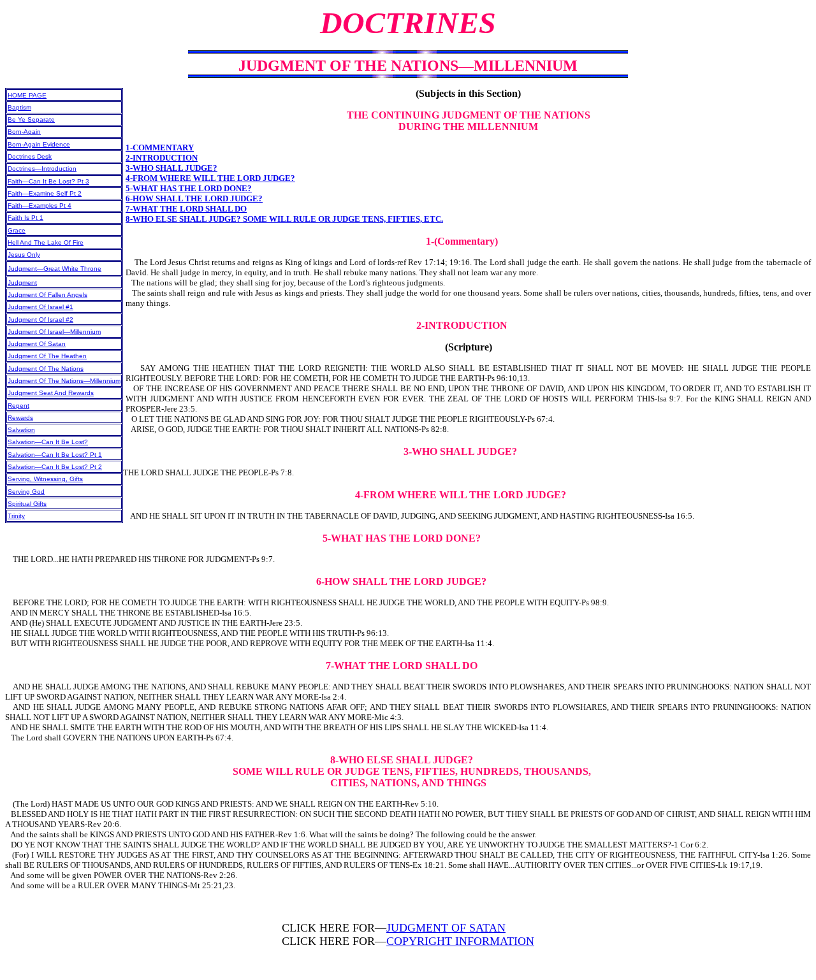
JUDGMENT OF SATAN (446, 927)
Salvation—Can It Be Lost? (48, 441)
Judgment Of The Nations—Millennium (64, 380)
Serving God (26, 491)
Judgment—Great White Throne (54, 268)
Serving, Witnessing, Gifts (45, 478)
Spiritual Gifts (27, 503)
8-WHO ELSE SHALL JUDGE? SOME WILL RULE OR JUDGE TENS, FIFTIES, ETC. (284, 219)
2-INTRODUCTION (162, 157)
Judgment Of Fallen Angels (47, 294)
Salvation (21, 429)
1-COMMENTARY (160, 147)
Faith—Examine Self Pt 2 (45, 193)
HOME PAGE (27, 95)
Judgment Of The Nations (46, 368)
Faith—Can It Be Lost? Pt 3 (48, 181)
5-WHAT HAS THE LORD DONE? (189, 188)
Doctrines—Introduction (42, 168)
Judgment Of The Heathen (47, 355)
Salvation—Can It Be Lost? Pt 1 (55, 454)
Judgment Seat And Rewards (51, 392)
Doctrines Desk (30, 156)
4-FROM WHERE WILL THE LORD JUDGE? (210, 178)
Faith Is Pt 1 (25, 217)
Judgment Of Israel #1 (40, 306)
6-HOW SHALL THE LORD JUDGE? (194, 198)
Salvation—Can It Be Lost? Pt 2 (55, 466)
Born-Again (24, 131)
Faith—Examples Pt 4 (39, 205)
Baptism (19, 107)
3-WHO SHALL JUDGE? (171, 168)
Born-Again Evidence (39, 144)
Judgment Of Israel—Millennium (54, 331)
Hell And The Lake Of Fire (46, 242)
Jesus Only (24, 254)
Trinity (16, 515)
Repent (18, 405)
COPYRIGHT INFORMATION (460, 941)
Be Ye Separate (31, 119)
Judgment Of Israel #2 (40, 319)
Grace (17, 230)
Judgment (22, 282)
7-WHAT (143, 208)
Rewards (20, 417)
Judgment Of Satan (37, 343)
